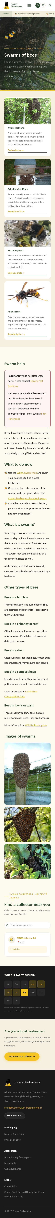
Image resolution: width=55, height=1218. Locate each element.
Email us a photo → (16, 273)
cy (43, 5)
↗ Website (14, 949)
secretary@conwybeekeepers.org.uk (23, 1108)
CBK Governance (12, 1169)
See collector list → (16, 212)
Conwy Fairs (10, 1186)
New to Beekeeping (14, 1134)
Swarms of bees (12, 1140)
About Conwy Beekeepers (17, 1157)
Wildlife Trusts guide (36, 725)
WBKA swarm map (27, 473)
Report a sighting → (16, 334)
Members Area (14, 1116)
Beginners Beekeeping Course (28, 14)
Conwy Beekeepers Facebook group (27, 498)
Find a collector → (15, 150)
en (38, 5)
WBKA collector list (26, 938)
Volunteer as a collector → (22, 1056)
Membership (10, 1163)
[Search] (49, 5)
